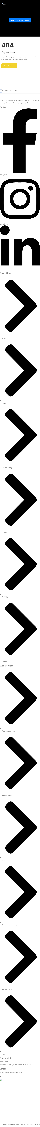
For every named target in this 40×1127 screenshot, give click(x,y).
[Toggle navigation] (36, 4)
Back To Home (9, 66)
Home (13, 20)
